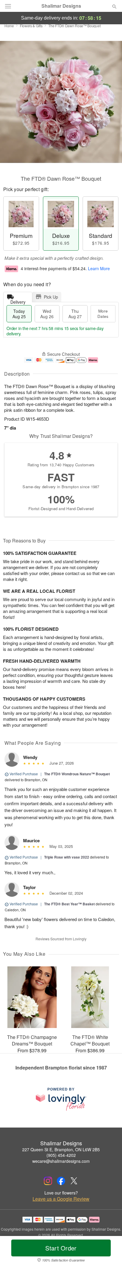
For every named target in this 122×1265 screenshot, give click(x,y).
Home (9, 25)
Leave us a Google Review (61, 1199)
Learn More (99, 268)
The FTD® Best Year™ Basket (69, 904)
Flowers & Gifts (31, 25)
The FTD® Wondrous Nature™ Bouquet (77, 773)
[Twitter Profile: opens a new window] (74, 1181)
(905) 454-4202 (61, 1155)
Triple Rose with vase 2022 (66, 857)
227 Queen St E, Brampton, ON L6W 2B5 (61, 1149)
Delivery (17, 300)
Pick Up (51, 297)
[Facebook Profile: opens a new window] (61, 1181)
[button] (109, 1251)
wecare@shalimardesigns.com (61, 1161)
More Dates (102, 313)
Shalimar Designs (61, 6)
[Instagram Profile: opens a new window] (48, 1181)
